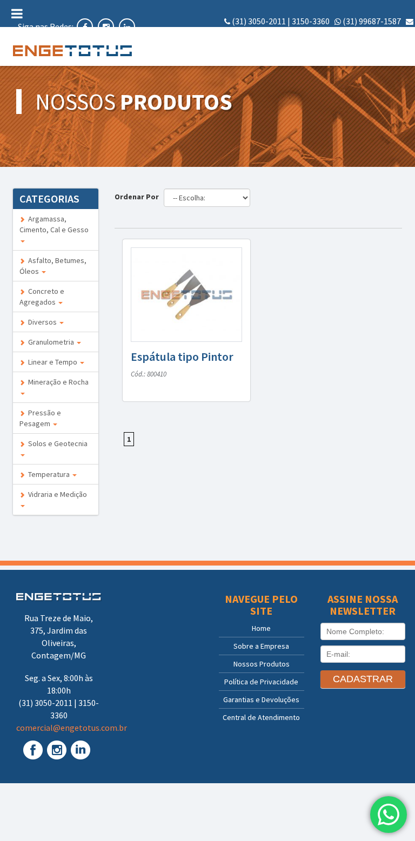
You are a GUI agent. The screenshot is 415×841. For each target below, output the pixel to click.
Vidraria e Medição (56, 494)
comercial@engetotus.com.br (358, 33)
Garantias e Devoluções (261, 699)
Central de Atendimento (261, 717)
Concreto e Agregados (41, 296)
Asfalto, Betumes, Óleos (52, 265)
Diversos (41, 322)
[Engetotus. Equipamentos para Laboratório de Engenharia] (55, 50)
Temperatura (48, 474)
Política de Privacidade (261, 682)
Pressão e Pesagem (40, 418)
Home (261, 628)
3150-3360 (311, 21)
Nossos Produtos (261, 664)
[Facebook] (86, 26)
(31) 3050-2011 (259, 21)
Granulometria (50, 342)
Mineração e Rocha (57, 382)
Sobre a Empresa (261, 646)
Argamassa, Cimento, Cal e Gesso (54, 224)
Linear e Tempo (52, 362)
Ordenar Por (138, 196)
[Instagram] (107, 26)
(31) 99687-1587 (372, 21)
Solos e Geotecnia (56, 443)
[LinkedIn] (127, 26)
